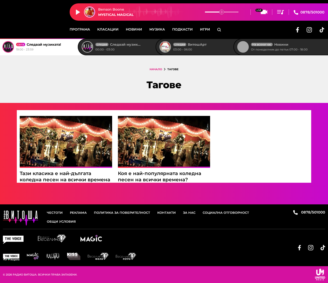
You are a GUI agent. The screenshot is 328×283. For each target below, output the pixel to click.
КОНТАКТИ (166, 212)
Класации (108, 29)
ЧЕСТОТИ (55, 212)
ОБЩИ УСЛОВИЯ (61, 221)
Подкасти (182, 29)
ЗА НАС (189, 212)
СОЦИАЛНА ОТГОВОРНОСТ (226, 212)
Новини (134, 29)
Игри (205, 29)
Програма (80, 29)
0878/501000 (311, 12)
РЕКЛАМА (78, 212)
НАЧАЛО (156, 69)
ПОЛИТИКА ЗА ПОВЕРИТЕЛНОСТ (122, 212)
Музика (157, 29)
